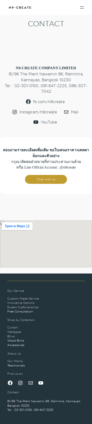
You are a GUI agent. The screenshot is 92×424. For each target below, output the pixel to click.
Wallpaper (14, 332)
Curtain (12, 327)
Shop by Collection (21, 320)
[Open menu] (82, 7)
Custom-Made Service (23, 298)
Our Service (15, 291)
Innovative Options (20, 303)
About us (14, 353)
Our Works (15, 361)
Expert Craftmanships (22, 307)
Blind (11, 336)
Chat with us (46, 179)
